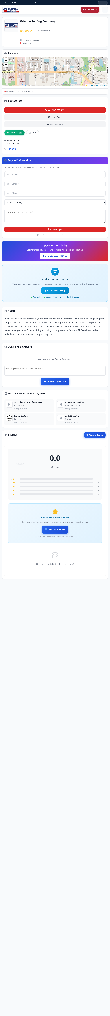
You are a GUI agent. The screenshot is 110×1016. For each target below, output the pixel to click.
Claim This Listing (56, 290)
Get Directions (56, 124)
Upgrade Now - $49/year (56, 256)
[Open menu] (105, 10)
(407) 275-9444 (13, 149)
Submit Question (57, 381)
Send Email (57, 117)
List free (103, 3)
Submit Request (56, 229)
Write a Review (96, 435)
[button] (55, 69)
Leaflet (90, 85)
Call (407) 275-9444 (56, 110)
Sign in (93, 3)
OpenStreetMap (101, 85)
